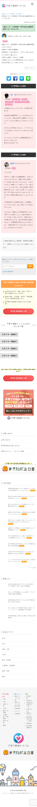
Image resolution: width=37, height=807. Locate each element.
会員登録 (17, 708)
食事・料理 (5, 671)
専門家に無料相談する (17, 311)
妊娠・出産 (5, 649)
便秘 (31, 259)
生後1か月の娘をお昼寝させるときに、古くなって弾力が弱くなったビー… (22, 497)
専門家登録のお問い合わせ (10, 445)
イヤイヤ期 (5, 261)
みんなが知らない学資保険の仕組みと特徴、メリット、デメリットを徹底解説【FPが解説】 (21, 608)
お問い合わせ (5, 440)
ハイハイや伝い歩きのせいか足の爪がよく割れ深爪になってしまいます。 (21, 560)
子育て (4, 654)
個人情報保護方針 (29, 726)
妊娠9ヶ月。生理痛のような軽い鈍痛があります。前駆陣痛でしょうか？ (22, 528)
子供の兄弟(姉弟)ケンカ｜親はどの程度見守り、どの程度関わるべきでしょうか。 (21, 536)
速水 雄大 (13, 94)
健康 (3, 676)
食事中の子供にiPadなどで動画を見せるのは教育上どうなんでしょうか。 (21, 513)
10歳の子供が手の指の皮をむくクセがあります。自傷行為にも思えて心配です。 (21, 552)
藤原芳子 (13, 163)
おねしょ (26, 259)
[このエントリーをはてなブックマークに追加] (22, 78)
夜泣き (16, 259)
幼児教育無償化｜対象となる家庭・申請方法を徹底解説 (21, 616)
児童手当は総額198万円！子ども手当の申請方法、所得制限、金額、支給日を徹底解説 (21, 585)
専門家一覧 (29, 697)
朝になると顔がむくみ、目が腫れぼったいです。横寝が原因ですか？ (21, 505)
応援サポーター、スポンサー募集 (12, 451)
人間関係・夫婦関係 (8, 665)
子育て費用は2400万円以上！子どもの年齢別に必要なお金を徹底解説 (22, 544)
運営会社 (29, 700)
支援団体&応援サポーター (29, 704)
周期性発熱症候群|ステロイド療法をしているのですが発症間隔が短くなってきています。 (22, 489)
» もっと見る (32, 567)
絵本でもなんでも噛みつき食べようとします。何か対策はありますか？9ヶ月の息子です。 (21, 521)
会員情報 (17, 713)
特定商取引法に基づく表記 (29, 719)
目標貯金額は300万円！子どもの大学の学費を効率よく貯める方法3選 (21, 600)
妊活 (3, 638)
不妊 (20, 259)
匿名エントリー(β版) (17, 698)
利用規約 (29, 723)
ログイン (17, 711)
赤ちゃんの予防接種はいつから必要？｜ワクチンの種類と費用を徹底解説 (21, 593)
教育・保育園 (6, 660)
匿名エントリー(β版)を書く (18, 704)
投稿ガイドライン (29, 714)
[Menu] (32, 4)
